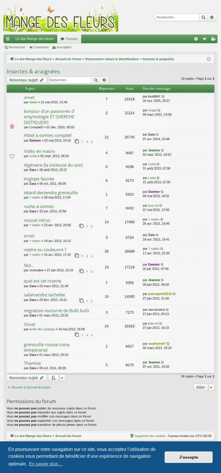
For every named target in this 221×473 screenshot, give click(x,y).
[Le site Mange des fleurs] (61, 17)
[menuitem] (196, 39)
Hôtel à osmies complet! (48, 135)
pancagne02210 (160, 293)
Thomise (32, 363)
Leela (33, 156)
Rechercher (17, 47)
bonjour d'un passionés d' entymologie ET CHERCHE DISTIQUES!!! (49, 116)
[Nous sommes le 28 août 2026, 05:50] (209, 59)
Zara (151, 134)
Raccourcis (9, 40)
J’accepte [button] (188, 457)
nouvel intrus (37, 220)
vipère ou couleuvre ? (45, 249)
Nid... (29, 265)
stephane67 (157, 343)
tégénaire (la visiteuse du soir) (53, 165)
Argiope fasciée (39, 179)
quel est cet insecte (42, 281)
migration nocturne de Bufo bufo (56, 310)
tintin (33, 102)
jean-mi (153, 205)
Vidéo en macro (39, 151)
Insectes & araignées (33, 71)
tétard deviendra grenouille (51, 192)
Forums (72, 39)
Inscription (64, 47)
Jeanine (154, 150)
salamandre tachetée (44, 294)
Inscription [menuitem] (214, 40)
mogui (152, 110)
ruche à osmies (39, 206)
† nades (35, 197)
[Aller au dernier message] (163, 96)
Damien (35, 140)
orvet (29, 97)
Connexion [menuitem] (206, 40)
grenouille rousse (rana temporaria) (46, 347)
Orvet (29, 324)
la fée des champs (42, 329)
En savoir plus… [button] (46, 463)
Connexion (41, 47)
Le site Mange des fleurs (35, 39)
